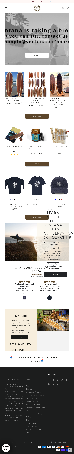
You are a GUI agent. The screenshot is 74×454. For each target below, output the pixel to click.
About (28, 380)
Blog (27, 420)
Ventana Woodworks (33, 401)
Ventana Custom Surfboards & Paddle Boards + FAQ (36, 100)
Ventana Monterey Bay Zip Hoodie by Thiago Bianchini (14, 204)
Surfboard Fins (31, 398)
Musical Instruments (33, 404)
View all (37, 116)
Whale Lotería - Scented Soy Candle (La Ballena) (37, 149)
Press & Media (31, 423)
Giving (28, 417)
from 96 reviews (37, 277)
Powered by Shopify (10, 447)
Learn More (19, 337)
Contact (29, 383)
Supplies (29, 389)
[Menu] (5, 8)
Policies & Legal (31, 426)
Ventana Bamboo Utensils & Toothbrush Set (59, 149)
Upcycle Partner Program (35, 414)
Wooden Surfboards (33, 392)
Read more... (55, 274)
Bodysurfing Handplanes (35, 395)
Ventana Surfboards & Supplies (18, 442)
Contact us (37, 55)
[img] (37, 274)
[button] (63, 8)
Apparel (29, 386)
